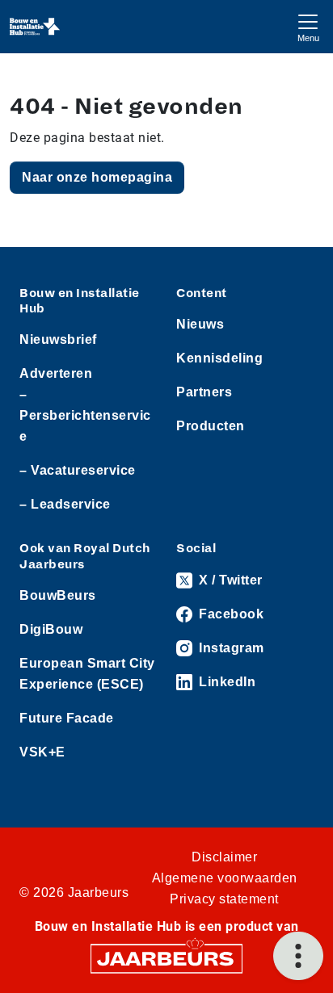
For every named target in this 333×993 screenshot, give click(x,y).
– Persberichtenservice (85, 415)
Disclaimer (224, 857)
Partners (204, 392)
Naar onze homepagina (97, 177)
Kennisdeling (219, 358)
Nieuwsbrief (58, 339)
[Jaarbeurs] (166, 957)
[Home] (35, 26)
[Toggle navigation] (308, 26)
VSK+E (42, 752)
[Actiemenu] (298, 956)
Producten (210, 426)
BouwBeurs (57, 595)
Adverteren (55, 373)
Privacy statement (224, 899)
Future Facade (66, 718)
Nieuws (200, 324)
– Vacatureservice (77, 470)
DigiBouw (50, 629)
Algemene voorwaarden (224, 878)
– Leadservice (65, 504)
